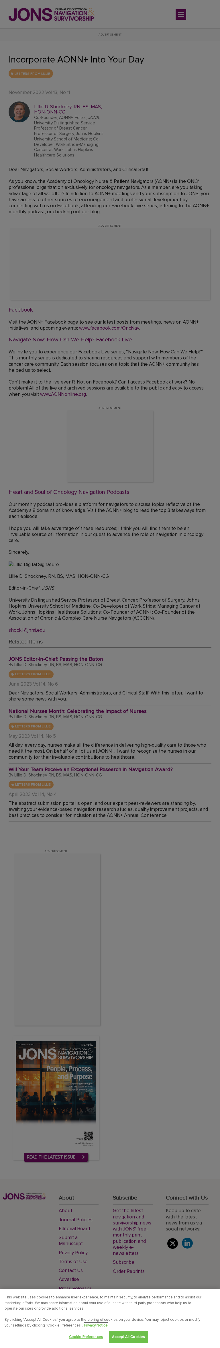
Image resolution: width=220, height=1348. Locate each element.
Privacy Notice (96, 1325)
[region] (110, 1318)
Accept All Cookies (128, 1337)
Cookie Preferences (86, 1337)
